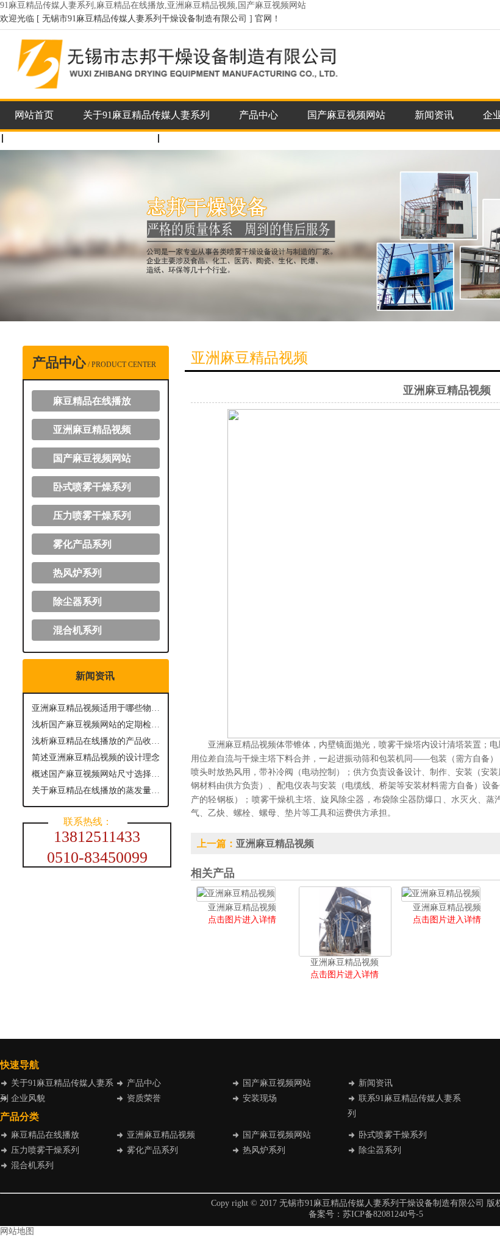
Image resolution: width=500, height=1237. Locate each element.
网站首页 (34, 115)
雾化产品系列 (82, 544)
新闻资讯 (434, 115)
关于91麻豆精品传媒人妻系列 (146, 115)
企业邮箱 (190, 138)
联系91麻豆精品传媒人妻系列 (78, 138)
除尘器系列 (77, 601)
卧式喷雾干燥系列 (92, 487)
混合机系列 (77, 630)
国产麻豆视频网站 (346, 115)
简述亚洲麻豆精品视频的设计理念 (96, 757)
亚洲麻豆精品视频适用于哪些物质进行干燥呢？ (96, 708)
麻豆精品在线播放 (92, 401)
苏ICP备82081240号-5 (383, 1214)
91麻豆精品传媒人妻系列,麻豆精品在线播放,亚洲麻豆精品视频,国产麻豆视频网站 (153, 5)
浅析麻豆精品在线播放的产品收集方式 (96, 741)
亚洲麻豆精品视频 (92, 429)
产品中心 (258, 115)
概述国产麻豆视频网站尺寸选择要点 (96, 774)
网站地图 (17, 1231)
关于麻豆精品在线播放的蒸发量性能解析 (96, 790)
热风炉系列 (77, 573)
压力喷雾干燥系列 (92, 515)
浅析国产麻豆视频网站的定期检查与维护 (96, 724)
